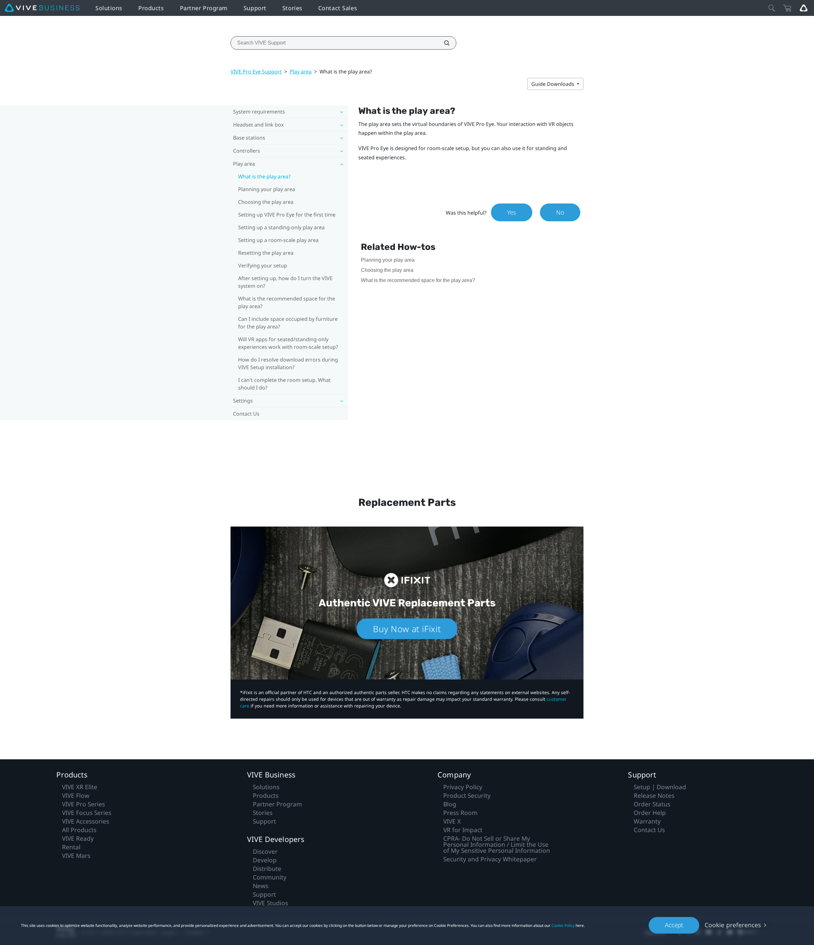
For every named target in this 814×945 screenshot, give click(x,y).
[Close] (772, 8)
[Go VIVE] (803, 8)
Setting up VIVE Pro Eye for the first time (286, 214)
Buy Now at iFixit (407, 629)
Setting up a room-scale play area (278, 240)
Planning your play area (266, 189)
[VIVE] (42, 8)
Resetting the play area (265, 252)
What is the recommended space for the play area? (286, 302)
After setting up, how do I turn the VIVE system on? (285, 282)
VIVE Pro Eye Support (256, 71)
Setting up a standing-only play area (281, 227)
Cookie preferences (733, 925)
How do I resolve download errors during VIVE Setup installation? (288, 363)
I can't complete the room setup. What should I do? (284, 383)
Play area (301, 71)
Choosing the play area (265, 201)
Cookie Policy (563, 925)
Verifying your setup (262, 265)
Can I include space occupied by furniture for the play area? (288, 322)
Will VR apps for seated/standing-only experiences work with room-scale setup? (288, 343)
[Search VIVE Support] (443, 43)
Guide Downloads (553, 83)
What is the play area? (264, 176)
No (560, 212)
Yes (511, 212)
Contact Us (246, 413)
